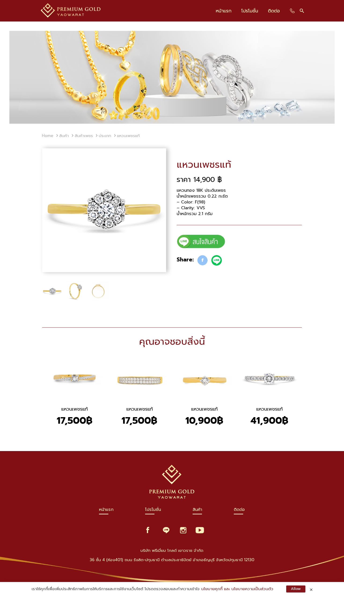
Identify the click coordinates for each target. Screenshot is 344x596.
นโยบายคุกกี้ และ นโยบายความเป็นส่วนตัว (237, 589)
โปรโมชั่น (153, 510)
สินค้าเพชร (84, 136)
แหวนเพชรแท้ (74, 408)
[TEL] (292, 10)
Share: (185, 259)
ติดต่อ (239, 510)
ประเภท (105, 136)
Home (47, 136)
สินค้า (64, 136)
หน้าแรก (106, 510)
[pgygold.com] (70, 11)
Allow (296, 589)
